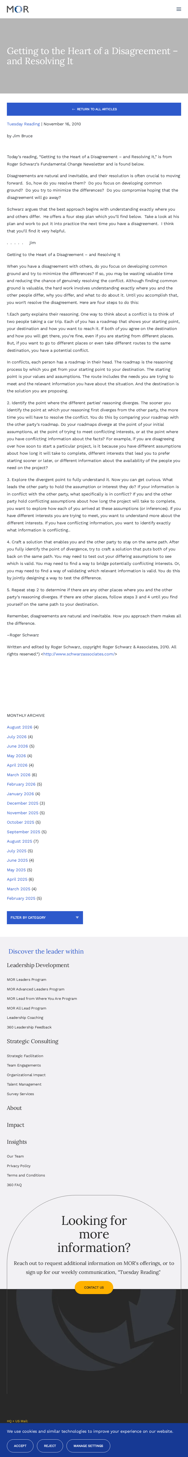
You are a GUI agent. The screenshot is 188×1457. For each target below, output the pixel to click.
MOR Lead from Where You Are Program (42, 998)
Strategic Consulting (32, 1041)
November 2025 (22, 812)
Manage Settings (88, 1446)
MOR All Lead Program (26, 1008)
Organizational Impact (26, 1075)
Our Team (15, 1156)
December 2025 (22, 803)
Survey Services (20, 1094)
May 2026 (16, 755)
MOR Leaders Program (26, 979)
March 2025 (18, 888)
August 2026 (19, 727)
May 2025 (16, 869)
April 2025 (17, 879)
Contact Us (94, 1287)
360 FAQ (14, 1185)
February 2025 (21, 898)
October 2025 (20, 822)
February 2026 (21, 784)
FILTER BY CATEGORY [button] (28, 917)
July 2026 (17, 736)
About (14, 1107)
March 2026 (18, 774)
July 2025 (16, 850)
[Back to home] (18, 9)
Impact (15, 1124)
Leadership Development (38, 965)
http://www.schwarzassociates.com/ (79, 654)
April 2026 (17, 765)
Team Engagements (24, 1065)
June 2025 (17, 860)
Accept (20, 1446)
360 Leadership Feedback (29, 1027)
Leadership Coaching (25, 1017)
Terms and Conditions (26, 1175)
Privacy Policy (18, 1166)
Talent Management (24, 1084)
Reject (50, 1446)
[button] (179, 9)
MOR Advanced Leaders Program (35, 989)
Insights (17, 1141)
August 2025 (19, 841)
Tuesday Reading (23, 123)
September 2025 (23, 831)
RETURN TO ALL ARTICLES (97, 109)
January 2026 (20, 793)
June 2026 (17, 746)
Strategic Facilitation (25, 1056)
